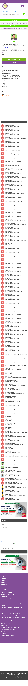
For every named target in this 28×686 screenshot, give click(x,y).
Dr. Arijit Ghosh (4, 23)
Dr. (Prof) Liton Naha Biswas (17, 23)
